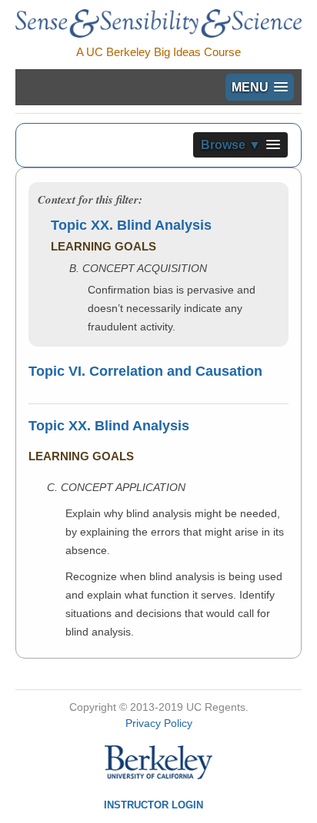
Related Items (230, 512)
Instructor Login (153, 805)
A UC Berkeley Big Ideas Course (158, 51)
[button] (259, 87)
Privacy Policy (158, 723)
